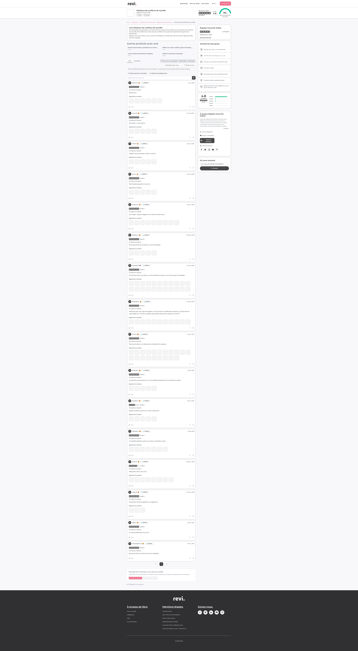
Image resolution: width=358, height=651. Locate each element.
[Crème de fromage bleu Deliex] (137, 289)
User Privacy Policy (168, 618)
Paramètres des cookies (170, 621)
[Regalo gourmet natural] (131, 100)
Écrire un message (208, 135)
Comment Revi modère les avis (172, 625)
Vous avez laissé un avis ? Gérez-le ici (174, 628)
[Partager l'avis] (190, 107)
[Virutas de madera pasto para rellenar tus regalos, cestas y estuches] (131, 352)
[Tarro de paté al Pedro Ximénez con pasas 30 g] (154, 283)
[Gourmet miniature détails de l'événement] (142, 289)
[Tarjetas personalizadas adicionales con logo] (131, 161)
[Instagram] (209, 149)
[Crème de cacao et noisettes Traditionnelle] (154, 352)
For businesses (225, 3)
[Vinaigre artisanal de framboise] (188, 289)
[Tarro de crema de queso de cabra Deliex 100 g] (148, 283)
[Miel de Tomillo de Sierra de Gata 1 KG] (137, 321)
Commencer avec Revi (135, 578)
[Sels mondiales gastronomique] (159, 479)
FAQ (128, 618)
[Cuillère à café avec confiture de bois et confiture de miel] (165, 449)
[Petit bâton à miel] (137, 449)
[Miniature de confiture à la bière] (176, 283)
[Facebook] (201, 149)
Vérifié (146, 82)
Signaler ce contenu (137, 584)
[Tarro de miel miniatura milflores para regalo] (159, 352)
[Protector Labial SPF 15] (182, 283)
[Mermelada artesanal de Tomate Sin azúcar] (137, 479)
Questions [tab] (137, 61)
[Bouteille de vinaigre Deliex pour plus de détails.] (148, 100)
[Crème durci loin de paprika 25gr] (165, 358)
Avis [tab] (129, 61)
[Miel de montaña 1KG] (131, 321)
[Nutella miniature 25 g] (142, 222)
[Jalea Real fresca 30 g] (131, 479)
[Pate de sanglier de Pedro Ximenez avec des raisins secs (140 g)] (154, 418)
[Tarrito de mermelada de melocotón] (131, 358)
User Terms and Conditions (171, 615)
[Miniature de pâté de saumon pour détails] (171, 289)
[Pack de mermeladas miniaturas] (154, 161)
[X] (205, 149)
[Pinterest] (216, 149)
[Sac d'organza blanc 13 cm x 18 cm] (137, 100)
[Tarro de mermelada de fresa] (188, 352)
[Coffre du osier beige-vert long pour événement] (137, 131)
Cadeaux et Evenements (147, 22)
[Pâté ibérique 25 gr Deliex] (171, 358)
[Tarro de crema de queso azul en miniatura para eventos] (137, 222)
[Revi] (132, 3)
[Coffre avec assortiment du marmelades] (131, 131)
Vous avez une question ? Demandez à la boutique (179, 61)
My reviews (205, 3)
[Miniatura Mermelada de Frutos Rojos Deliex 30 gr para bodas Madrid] (171, 283)
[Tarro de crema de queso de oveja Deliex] (137, 283)
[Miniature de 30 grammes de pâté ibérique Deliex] (165, 289)
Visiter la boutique (208, 140)
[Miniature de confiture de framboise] (154, 131)
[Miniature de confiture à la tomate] (188, 283)
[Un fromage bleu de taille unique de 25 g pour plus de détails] (176, 358)
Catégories (134, 22)
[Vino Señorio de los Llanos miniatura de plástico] (137, 388)
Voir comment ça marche (150, 578)
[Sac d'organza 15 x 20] (148, 222)
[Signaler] (193, 107)
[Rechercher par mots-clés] (194, 78)
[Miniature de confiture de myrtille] (154, 100)
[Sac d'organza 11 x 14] (137, 161)
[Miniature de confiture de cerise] (159, 100)
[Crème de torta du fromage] (159, 289)
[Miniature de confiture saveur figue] (154, 192)
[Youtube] (213, 149)
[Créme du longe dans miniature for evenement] (131, 283)
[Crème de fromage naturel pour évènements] (148, 289)
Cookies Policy (167, 611)
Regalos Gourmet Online (164, 22)
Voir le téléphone (207, 132)
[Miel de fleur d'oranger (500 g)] (188, 321)
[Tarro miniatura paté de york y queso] (176, 289)
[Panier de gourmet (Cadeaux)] (171, 352)
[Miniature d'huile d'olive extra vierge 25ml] (142, 100)
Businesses (184, 3)
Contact (147, 15)
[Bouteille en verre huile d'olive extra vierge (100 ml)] (154, 388)
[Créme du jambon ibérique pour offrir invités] (131, 222)
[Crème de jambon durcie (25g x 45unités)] (159, 358)
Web (139, 15)
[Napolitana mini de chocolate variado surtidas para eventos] (148, 388)
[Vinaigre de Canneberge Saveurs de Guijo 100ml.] (142, 479)
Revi (128, 22)
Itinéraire (215, 168)
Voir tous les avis (205, 37)
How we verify (194, 3)
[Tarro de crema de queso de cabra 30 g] (154, 289)
